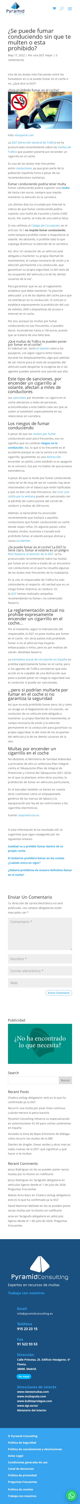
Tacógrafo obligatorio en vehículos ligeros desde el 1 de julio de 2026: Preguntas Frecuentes (37, 1184)
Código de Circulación (45, 225)
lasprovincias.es (28, 815)
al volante (42, 348)
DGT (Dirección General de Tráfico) (34, 142)
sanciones (20, 398)
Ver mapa (24, 1376)
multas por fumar (44, 434)
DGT (14, 593)
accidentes (23, 540)
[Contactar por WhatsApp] (71, 1495)
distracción (54, 457)
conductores (24, 168)
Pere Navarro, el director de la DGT (30, 554)
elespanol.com (24, 135)
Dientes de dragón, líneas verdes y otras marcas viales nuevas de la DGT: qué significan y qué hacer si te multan (39, 1149)
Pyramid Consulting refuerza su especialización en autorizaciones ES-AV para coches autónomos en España (39, 1123)
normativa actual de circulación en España (40, 659)
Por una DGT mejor (40, 55)
